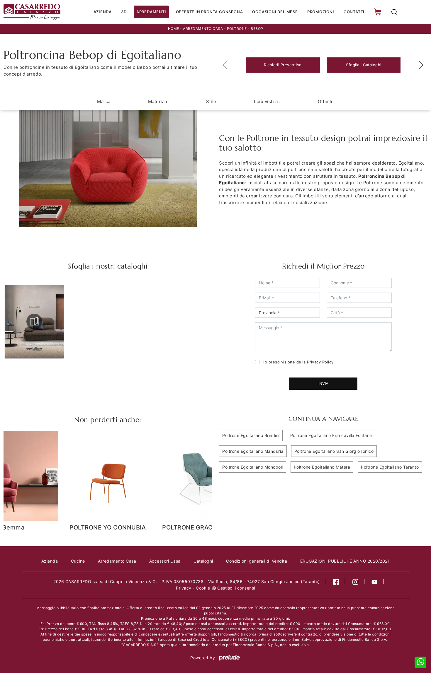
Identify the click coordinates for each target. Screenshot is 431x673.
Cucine (78, 560)
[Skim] (417, 65)
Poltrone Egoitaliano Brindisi (250, 435)
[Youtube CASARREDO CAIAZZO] (375, 581)
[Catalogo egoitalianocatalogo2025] (34, 321)
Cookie (203, 587)
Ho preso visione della (298, 362)
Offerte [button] (326, 101)
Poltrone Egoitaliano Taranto (390, 466)
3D (124, 11)
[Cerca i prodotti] (394, 12)
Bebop (257, 28)
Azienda (103, 11)
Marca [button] (104, 101)
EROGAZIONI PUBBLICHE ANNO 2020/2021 (345, 560)
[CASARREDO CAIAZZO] (32, 11)
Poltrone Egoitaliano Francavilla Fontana (331, 435)
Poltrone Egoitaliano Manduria (253, 451)
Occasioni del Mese (275, 11)
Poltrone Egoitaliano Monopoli (252, 466)
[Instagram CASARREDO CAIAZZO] (355, 581)
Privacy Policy (320, 362)
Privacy (183, 587)
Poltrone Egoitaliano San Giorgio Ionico (334, 451)
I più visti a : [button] (267, 101)
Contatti (354, 11)
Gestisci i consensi (236, 587)
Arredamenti (151, 11)
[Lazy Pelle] (229, 65)
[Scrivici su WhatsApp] (420, 662)
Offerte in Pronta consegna (209, 11)
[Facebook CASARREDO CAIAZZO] (336, 581)
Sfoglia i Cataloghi (363, 64)
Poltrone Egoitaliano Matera (322, 466)
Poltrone (237, 28)
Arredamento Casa (203, 28)
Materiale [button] (158, 101)
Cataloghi (203, 560)
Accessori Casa (165, 560)
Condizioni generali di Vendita (256, 560)
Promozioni (320, 11)
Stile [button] (211, 101)
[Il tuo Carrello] (378, 11)
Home (173, 28)
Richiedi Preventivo (283, 64)
